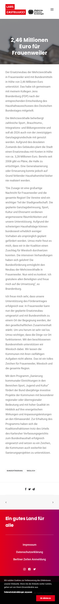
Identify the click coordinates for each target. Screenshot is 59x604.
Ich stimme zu (45, 598)
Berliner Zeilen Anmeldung (29, 559)
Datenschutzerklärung (29, 552)
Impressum (29, 544)
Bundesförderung (15, 471)
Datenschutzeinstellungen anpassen (18, 592)
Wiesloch (31, 471)
